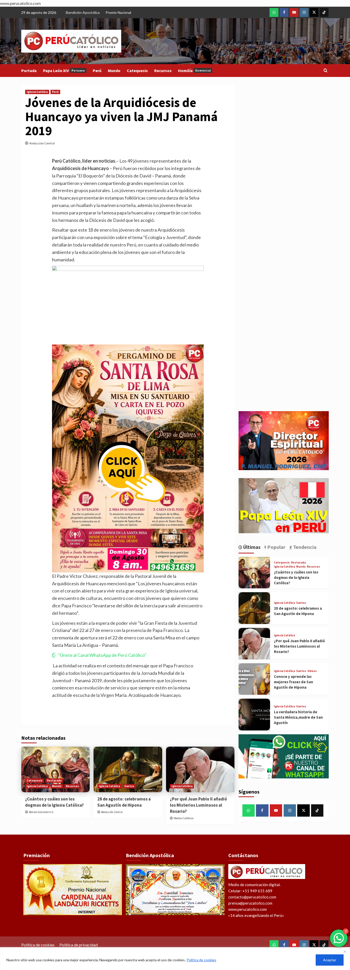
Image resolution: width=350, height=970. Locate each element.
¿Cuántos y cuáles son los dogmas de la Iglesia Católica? (54, 802)
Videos (312, 671)
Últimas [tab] (251, 547)
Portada (29, 70)
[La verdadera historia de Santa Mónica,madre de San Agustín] (254, 714)
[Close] (345, 951)
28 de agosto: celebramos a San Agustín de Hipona (124, 802)
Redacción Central (42, 143)
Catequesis (137, 70)
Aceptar (329, 960)
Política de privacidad (78, 944)
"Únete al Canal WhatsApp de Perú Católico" (102, 655)
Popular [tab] (275, 547)
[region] (175, 958)
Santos (129, 786)
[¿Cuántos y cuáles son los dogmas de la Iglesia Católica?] (55, 769)
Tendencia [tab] (304, 547)
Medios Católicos (183, 818)
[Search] (325, 70)
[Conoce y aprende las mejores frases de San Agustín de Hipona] (254, 679)
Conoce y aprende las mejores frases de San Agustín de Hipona (293, 682)
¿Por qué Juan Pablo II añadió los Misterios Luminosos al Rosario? (198, 805)
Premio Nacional (118, 12)
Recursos (163, 70)
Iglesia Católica (37, 92)
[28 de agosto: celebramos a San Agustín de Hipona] (128, 769)
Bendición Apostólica (83, 12)
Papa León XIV (64, 70)
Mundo (114, 70)
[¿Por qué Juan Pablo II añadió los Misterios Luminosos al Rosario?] (200, 769)
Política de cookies (201, 960)
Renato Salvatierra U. (41, 812)
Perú (97, 70)
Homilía (194, 70)
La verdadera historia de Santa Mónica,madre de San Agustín (298, 717)
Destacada (54, 780)
